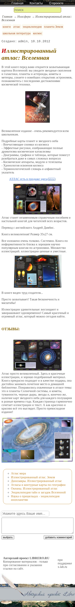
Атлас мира (18, 473)
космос (37, 33)
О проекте (56, 3)
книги (7, 26)
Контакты (36, 3)
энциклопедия (32, 26)
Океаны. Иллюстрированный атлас (34, 488)
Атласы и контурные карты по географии (38, 484)
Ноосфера (24, 16)
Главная (17, 3)
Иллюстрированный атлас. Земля (33, 477)
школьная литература (17, 33)
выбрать (8, 537)
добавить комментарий (58, 537)
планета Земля (53, 26)
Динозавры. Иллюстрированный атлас (36, 481)
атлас (16, 26)
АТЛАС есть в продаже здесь (28, 179)
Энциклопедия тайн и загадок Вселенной (38, 492)
